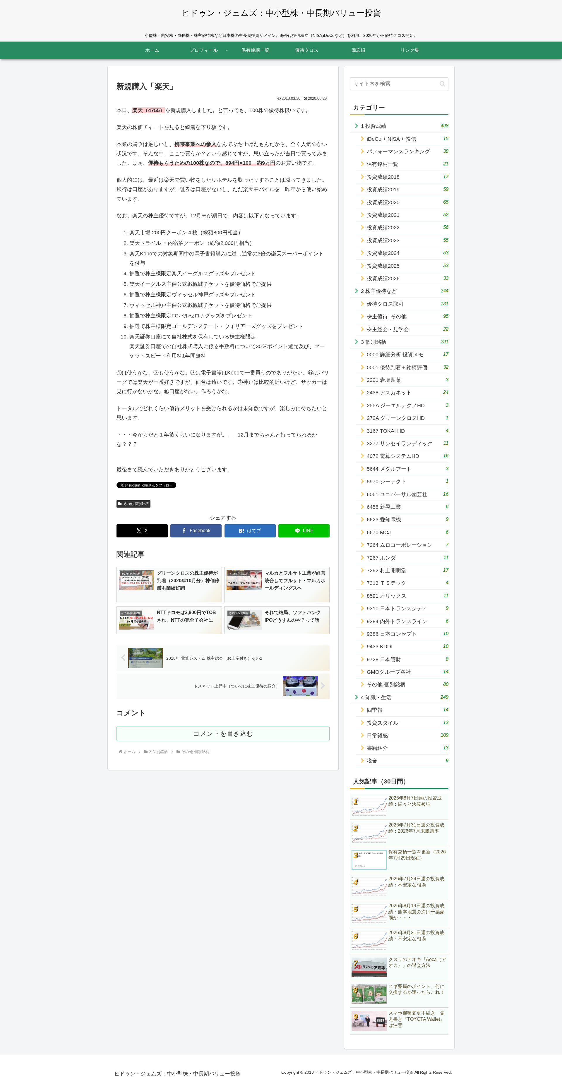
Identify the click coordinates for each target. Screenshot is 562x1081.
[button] (442, 83)
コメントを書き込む (223, 733)
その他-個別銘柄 (136, 504)
